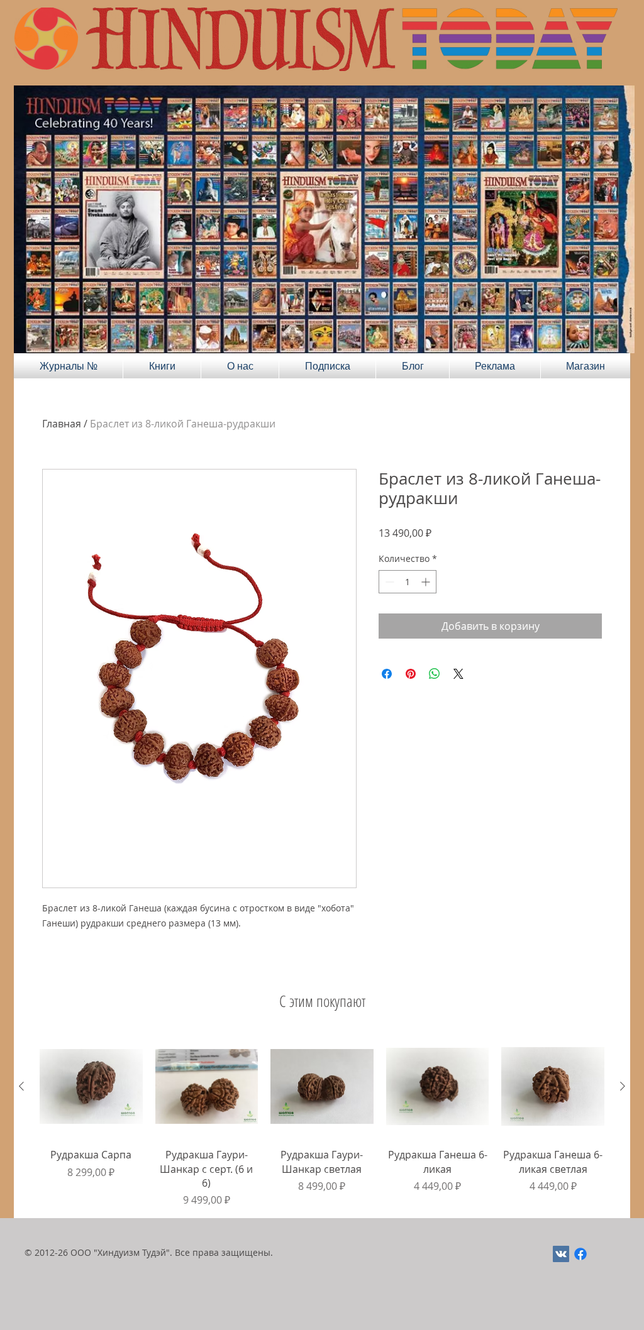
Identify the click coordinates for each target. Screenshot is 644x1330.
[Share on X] (458, 673)
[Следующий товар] (622, 1086)
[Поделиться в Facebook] (386, 673)
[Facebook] (580, 1254)
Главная (61, 424)
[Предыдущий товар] (21, 1086)
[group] (322, 1122)
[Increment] (427, 582)
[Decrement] (388, 582)
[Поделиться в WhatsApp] (434, 673)
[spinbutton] (407, 582)
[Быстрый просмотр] (91, 1086)
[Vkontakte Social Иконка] (561, 1254)
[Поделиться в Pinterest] (410, 673)
